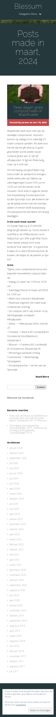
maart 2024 (15, 493)
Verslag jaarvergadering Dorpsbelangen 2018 (21, 431)
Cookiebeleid (21, 705)
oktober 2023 (16, 498)
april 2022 (14, 534)
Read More (42, 376)
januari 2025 (16, 473)
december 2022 (17, 524)
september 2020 (18, 585)
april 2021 (14, 559)
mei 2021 (14, 554)
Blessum (28, 6)
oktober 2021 (16, 549)
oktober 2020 (16, 580)
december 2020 (17, 569)
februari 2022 (16, 544)
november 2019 (17, 610)
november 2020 (17, 575)
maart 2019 (15, 636)
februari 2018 (16, 651)
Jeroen (25, 122)
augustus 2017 (17, 666)
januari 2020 (16, 605)
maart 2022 (15, 539)
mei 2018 (14, 646)
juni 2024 (14, 483)
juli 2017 (13, 671)
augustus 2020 (17, 590)
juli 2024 (13, 478)
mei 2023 (14, 509)
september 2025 (18, 458)
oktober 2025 (16, 453)
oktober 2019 (16, 615)
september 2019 (18, 620)
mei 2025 (14, 468)
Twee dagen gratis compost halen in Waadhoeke (28, 111)
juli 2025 (13, 463)
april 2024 (14, 488)
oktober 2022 (16, 529)
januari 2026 (16, 448)
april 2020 (14, 600)
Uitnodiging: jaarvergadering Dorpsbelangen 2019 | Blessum (26, 427)
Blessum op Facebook (20, 397)
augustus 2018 (17, 641)
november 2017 (17, 656)
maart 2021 (15, 564)
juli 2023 (13, 503)
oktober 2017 (16, 661)
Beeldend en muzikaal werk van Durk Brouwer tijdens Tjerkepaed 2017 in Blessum (28, 418)
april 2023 (14, 514)
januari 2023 (16, 519)
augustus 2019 (17, 625)
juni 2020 (14, 595)
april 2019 (14, 630)
